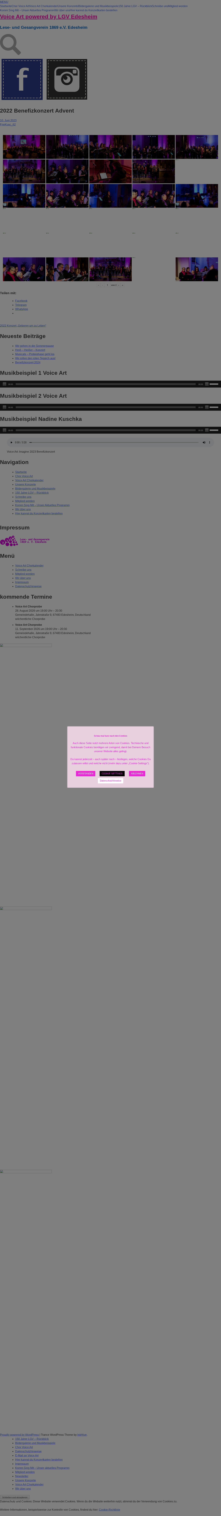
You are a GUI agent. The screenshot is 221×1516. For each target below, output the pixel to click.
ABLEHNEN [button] (137, 774)
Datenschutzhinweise (110, 781)
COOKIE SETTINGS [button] (112, 774)
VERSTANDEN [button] (85, 774)
